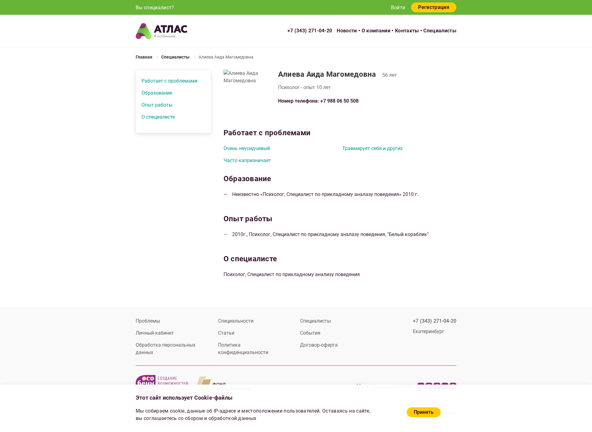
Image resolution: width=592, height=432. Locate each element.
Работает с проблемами (169, 81)
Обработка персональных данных (165, 348)
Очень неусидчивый (247, 148)
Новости (347, 31)
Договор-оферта (319, 345)
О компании (376, 31)
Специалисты (439, 31)
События (310, 333)
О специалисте (158, 117)
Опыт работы (157, 105)
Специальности (235, 321)
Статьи (226, 333)
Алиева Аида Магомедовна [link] (226, 57)
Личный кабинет (155, 333)
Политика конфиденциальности (243, 348)
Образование (157, 93)
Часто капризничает (247, 160)
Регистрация (433, 7)
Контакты (407, 31)
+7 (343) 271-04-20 (309, 31)
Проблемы (148, 321)
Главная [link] (144, 57)
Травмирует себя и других (372, 148)
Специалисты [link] (175, 57)
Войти (398, 7)
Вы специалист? (155, 7)
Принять (424, 412)
